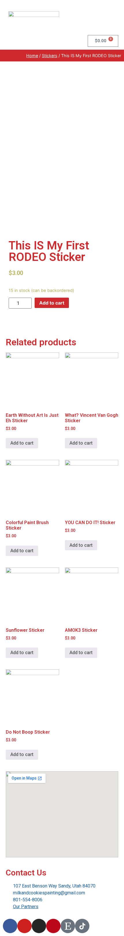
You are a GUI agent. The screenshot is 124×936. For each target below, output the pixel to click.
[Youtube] (24, 926)
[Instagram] (39, 926)
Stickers (49, 55)
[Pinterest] (53, 926)
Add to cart (51, 303)
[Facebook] (10, 926)
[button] (112, 20)
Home (32, 55)
